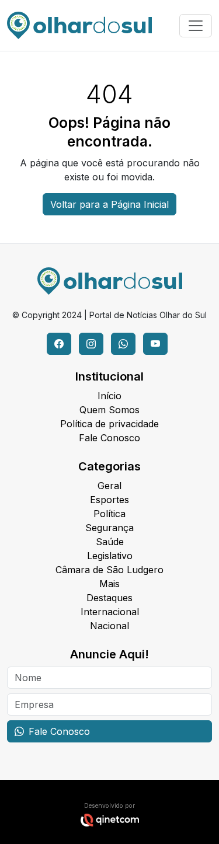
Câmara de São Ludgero (109, 570)
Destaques (109, 598)
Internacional (110, 612)
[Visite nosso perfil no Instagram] (91, 344)
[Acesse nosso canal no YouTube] (155, 344)
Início (109, 396)
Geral (109, 485)
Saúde (110, 541)
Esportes (109, 499)
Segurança (109, 527)
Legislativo (110, 555)
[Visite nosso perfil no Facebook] (59, 344)
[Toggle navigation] (195, 25)
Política (109, 513)
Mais (109, 584)
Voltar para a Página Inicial (109, 204)
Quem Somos (109, 410)
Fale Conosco (109, 438)
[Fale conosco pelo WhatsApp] (123, 344)
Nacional (109, 626)
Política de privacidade (109, 424)
